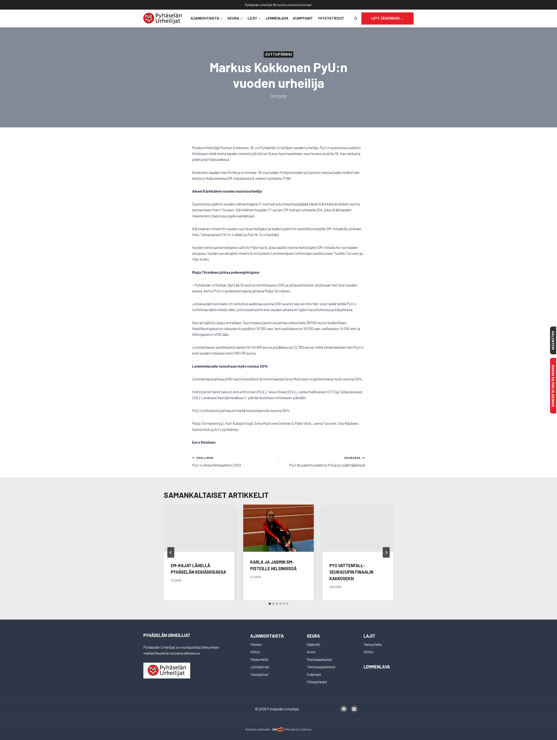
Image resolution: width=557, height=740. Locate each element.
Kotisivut (251, 729)
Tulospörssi (259, 674)
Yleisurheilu (259, 659)
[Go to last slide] (170, 552)
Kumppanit (303, 18)
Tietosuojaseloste (321, 667)
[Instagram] (354, 709)
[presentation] (278, 528)
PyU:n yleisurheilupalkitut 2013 (216, 461)
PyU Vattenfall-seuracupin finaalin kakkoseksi (351, 572)
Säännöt (313, 644)
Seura (313, 635)
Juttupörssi (278, 54)
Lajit (369, 635)
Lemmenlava (277, 18)
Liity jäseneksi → (387, 18)
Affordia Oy (291, 729)
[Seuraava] (386, 552)
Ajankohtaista (267, 635)
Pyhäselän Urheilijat (166, 635)
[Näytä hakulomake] (355, 18)
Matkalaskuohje (319, 659)
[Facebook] (343, 709)
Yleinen (256, 644)
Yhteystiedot (331, 18)
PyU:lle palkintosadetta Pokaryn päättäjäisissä (327, 461)
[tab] (270, 604)
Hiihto (255, 652)
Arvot (311, 652)
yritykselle (263, 729)
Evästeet (314, 674)
